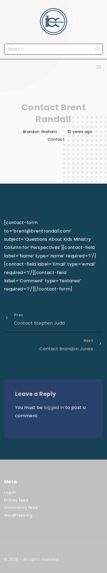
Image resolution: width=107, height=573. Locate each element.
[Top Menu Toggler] (99, 67)
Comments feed (21, 507)
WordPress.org (18, 515)
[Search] (97, 49)
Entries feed (16, 500)
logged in (54, 407)
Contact (56, 139)
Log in (10, 492)
